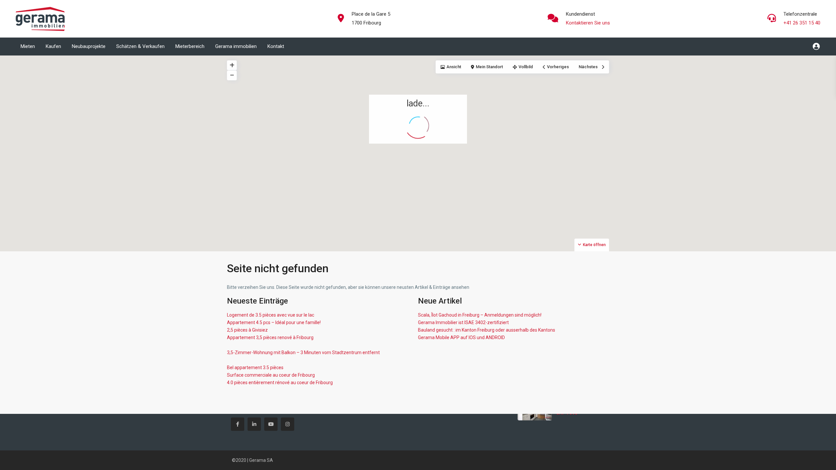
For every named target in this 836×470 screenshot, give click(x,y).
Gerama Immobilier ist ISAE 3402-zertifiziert (463, 322)
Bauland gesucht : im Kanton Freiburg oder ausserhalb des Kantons (486, 330)
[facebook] (237, 424)
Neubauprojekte (88, 46)
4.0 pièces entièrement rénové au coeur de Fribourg (280, 382)
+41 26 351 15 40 (801, 23)
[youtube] (271, 424)
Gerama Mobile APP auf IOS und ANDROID (461, 337)
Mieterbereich (189, 46)
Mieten (28, 46)
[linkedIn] (254, 424)
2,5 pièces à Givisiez (247, 330)
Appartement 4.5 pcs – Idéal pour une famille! (274, 322)
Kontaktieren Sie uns (588, 23)
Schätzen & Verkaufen (140, 46)
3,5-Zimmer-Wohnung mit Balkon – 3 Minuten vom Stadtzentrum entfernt (303, 352)
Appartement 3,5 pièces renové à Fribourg (270, 337)
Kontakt (275, 46)
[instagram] (287, 424)
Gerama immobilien (236, 46)
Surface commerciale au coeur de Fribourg (271, 375)
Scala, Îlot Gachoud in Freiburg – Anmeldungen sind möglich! (479, 315)
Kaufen (53, 46)
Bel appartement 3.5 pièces (255, 367)
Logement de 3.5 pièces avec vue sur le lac (270, 315)
